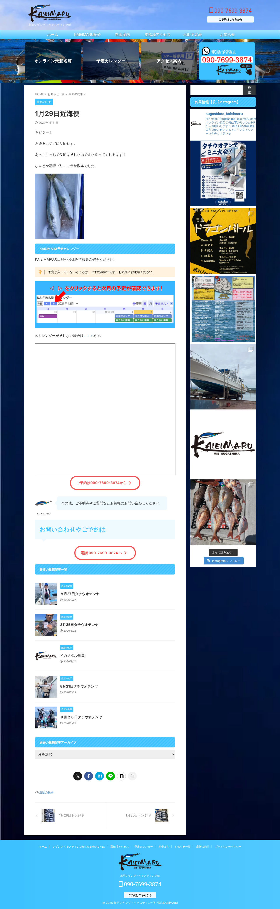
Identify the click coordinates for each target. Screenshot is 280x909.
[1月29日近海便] (99, 776)
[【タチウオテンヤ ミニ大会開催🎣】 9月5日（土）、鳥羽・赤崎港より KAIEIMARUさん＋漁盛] (223, 173)
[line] (110, 776)
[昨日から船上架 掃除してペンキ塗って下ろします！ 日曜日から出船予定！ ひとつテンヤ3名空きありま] (223, 376)
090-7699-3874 (232, 11)
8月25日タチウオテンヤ (79, 624)
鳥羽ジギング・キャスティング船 (140, 875)
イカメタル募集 (72, 655)
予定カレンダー (144, 846)
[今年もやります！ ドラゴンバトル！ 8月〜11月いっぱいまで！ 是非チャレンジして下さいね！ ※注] (223, 241)
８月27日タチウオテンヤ (80, 594)
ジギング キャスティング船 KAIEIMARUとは (78, 846)
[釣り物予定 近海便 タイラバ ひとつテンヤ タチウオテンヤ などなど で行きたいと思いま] (223, 444)
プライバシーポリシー (228, 846)
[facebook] (88, 776)
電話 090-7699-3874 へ (101, 553)
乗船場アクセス (119, 846)
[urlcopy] (132, 776)
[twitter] (77, 776)
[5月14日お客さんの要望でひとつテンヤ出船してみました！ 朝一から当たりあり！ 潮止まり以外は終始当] (223, 512)
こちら (89, 335)
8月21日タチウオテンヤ (79, 686)
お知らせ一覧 (183, 846)
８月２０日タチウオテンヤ (81, 717)
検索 (249, 89)
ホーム (43, 846)
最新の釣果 (46, 792)
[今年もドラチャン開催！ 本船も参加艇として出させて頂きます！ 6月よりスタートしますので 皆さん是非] (223, 309)
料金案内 (164, 846)
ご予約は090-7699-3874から (101, 483)
